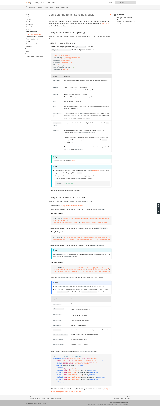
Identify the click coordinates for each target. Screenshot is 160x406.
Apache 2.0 (125, 404)
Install (27, 17)
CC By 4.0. (103, 404)
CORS (28, 41)
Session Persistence (32, 26)
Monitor (27, 54)
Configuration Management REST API (73, 206)
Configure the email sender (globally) (124, 18)
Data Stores (29, 24)
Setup (46, 7)
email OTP (105, 23)
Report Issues (159, 208)
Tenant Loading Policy (32, 39)
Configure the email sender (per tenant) (126, 22)
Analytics (29, 29)
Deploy (27, 51)
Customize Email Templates (35, 36)
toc (115, 14)
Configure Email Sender (34, 34)
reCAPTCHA (29, 46)
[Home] (27, 7)
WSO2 (124, 402)
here (73, 161)
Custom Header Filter (32, 44)
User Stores (29, 22)
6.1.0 (110, 3)
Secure (27, 49)
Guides (40, 7)
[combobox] (125, 2)
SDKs (57, 7)
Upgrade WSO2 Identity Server (34, 56)
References (64, 7)
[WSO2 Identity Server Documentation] (28, 2)
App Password (96, 170)
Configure (28, 19)
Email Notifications (31, 31)
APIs (51, 7)
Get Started (32, 7)
